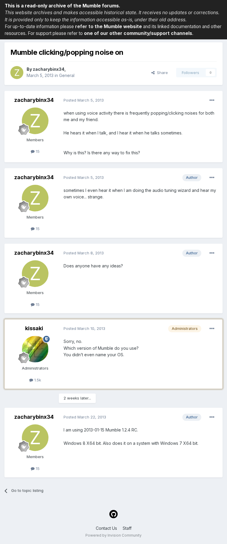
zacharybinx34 (48, 69)
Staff (127, 528)
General (66, 75)
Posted (84, 100)
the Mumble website (118, 26)
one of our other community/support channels (138, 33)
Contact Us (106, 528)
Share (161, 72)
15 (37, 151)
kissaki (34, 328)
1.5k (37, 380)
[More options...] (212, 100)
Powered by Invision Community (113, 535)
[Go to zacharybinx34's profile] (16, 72)
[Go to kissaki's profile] (35, 349)
